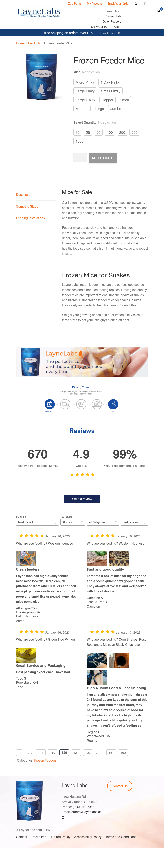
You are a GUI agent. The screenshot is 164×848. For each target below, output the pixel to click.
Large (99, 108)
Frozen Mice (113, 11)
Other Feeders (112, 21)
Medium (82, 108)
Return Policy (60, 836)
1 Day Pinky (110, 82)
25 (88, 132)
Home (20, 43)
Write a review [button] (82, 498)
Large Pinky (85, 90)
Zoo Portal (74, 3)
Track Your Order (118, 3)
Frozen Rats (113, 16)
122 (88, 752)
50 (98, 132)
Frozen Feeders (45, 760)
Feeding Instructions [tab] (30, 218)
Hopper (107, 99)
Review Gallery (97, 27)
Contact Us (120, 786)
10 (78, 132)
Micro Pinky (85, 82)
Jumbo (115, 108)
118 (40, 752)
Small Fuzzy (110, 90)
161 (111, 752)
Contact (21, 836)
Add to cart (103, 158)
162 (123, 752)
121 (76, 752)
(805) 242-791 (83, 807)
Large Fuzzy (85, 99)
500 (135, 132)
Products (34, 43)
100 (110, 132)
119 (52, 752)
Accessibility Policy (88, 836)
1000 (80, 141)
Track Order (39, 836)
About (117, 27)
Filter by (66, 516)
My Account (94, 3)
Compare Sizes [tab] (27, 206)
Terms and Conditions (120, 836)
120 (64, 752)
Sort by (21, 516)
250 (122, 132)
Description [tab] (24, 194)
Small (124, 99)
